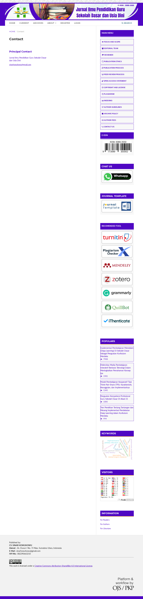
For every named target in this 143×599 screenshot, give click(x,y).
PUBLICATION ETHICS (113, 61)
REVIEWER (108, 55)
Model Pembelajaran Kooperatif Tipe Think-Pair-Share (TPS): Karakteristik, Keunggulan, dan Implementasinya (116, 385)
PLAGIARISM (109, 94)
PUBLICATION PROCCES (114, 68)
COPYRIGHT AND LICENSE (114, 87)
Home (12, 23)
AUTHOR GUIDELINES (113, 107)
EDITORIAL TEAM (111, 48)
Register (65, 23)
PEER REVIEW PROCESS (114, 74)
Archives (38, 23)
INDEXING (108, 101)
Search (127, 23)
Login (77, 23)
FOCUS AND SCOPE (112, 42)
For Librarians (105, 529)
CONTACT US (108, 127)
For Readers (105, 520)
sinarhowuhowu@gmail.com (20, 65)
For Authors (105, 524)
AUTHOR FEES (110, 120)
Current (24, 23)
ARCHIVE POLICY (111, 114)
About (51, 23)
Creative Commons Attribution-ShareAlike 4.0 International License (63, 566)
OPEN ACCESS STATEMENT (115, 81)
